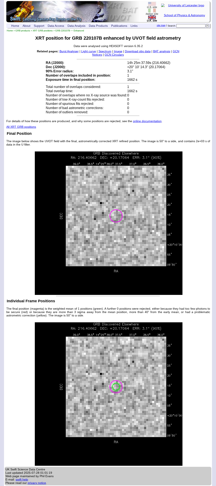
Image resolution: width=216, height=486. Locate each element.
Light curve (88, 51)
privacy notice (37, 483)
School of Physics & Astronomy (184, 15)
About (26, 25)
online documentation (147, 121)
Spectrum (105, 51)
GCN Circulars (114, 54)
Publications (119, 25)
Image (118, 51)
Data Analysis (76, 25)
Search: (172, 25)
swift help (22, 479)
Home (15, 25)
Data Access (56, 25)
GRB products (22, 30)
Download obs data (138, 51)
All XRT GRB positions (21, 126)
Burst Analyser (69, 51)
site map (161, 25)
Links (134, 25)
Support (39, 25)
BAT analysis (161, 51)
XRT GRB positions (43, 30)
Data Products (98, 25)
